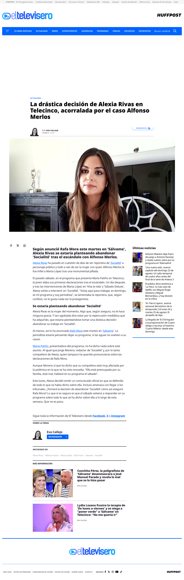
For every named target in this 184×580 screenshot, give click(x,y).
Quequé (115, 2)
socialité (98, 455)
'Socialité (115, 263)
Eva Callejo (52, 130)
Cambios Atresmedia (44, 2)
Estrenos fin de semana (162, 2)
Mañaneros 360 (93, 2)
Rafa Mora (76, 331)
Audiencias (87, 31)
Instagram (118, 416)
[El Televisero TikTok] (121, 572)
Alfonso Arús (144, 2)
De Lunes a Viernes (77, 2)
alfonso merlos (52, 455)
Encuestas (129, 31)
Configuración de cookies (42, 572)
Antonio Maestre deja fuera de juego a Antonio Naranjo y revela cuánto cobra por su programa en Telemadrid (159, 258)
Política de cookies (62, 572)
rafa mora (78, 455)
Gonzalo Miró (60, 2)
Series (55, 31)
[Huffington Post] (169, 15)
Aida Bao (106, 2)
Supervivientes (69, 31)
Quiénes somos (77, 572)
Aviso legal (7, 572)
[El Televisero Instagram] (113, 572)
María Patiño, (41, 346)
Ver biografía (55, 437)
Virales (116, 31)
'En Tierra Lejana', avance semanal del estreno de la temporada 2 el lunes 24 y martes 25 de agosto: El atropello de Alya (158, 309)
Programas (103, 31)
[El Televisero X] (109, 572)
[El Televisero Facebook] (105, 572)
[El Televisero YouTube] (116, 572)
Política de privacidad (22, 572)
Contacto (88, 572)
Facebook (99, 416)
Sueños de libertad (129, 2)
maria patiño (66, 455)
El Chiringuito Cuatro (24, 2)
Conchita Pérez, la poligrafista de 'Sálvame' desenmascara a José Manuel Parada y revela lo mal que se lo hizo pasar (100, 475)
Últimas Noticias (23, 31)
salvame (89, 455)
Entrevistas (145, 31)
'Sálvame (107, 331)
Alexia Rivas (40, 263)
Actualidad (42, 31)
